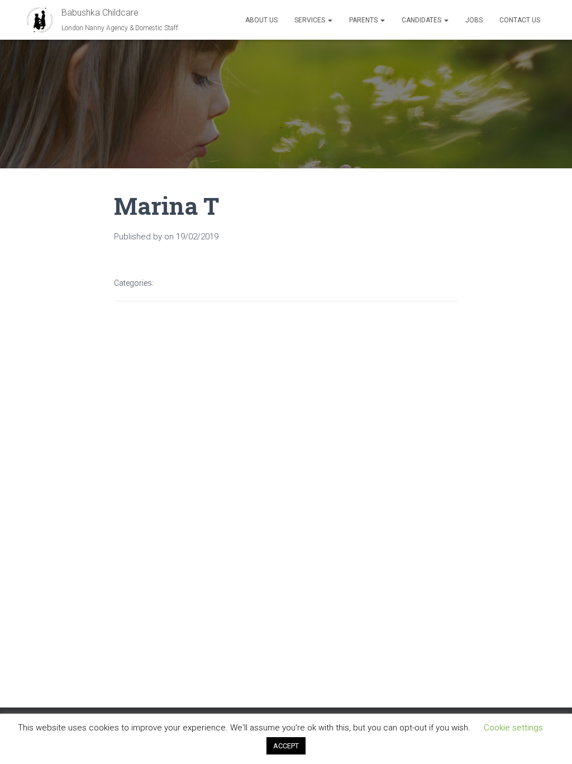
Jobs (474, 20)
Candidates (422, 20)
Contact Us (519, 20)
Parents (364, 20)
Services (310, 20)
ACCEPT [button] (286, 746)
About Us (261, 20)
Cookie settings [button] (513, 728)
